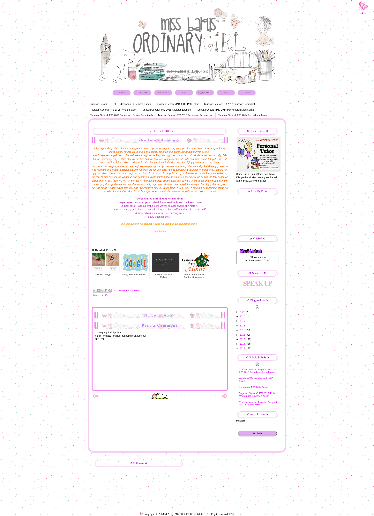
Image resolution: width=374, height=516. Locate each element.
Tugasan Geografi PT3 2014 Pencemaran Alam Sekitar (226, 109)
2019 (243, 321)
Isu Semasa (163, 92)
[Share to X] (102, 291)
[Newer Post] (95, 397)
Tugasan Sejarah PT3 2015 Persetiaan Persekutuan (185, 115)
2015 (243, 339)
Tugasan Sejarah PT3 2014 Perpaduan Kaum (242, 115)
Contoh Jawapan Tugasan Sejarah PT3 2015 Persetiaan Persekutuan (257, 371)
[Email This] (95, 291)
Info (184, 92)
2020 (243, 316)
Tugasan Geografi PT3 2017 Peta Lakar (178, 104)
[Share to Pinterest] (110, 291)
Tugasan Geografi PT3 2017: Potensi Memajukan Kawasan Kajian (258, 394)
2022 (243, 312)
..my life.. (105, 295)
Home (121, 92)
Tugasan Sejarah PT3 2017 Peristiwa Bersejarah (230, 104)
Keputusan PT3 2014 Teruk (253, 387)
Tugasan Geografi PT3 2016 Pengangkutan (113, 109)
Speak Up (257, 283)
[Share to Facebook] (106, 291)
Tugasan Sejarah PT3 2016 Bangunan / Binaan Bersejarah (121, 115)
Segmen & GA (205, 92)
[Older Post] (224, 397)
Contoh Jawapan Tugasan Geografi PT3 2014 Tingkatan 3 (258, 403)
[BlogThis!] (99, 291)
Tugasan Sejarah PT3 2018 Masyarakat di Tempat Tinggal (121, 104)
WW (226, 92)
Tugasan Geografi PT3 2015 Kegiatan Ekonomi (166, 109)
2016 (243, 334)
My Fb (246, 92)
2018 (243, 325)
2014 (243, 343)
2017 (243, 330)
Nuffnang (142, 92)
